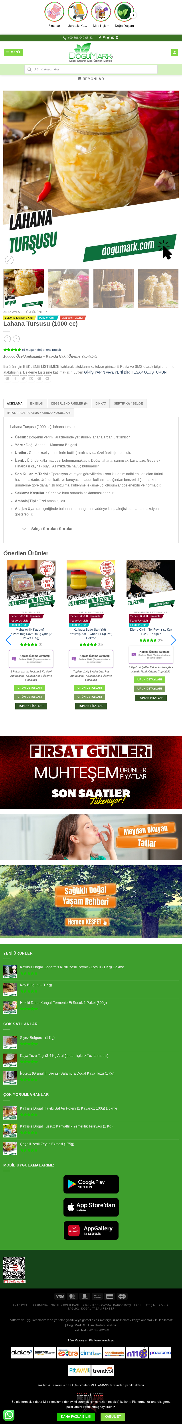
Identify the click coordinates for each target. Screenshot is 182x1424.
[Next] (170, 178)
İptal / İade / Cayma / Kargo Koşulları (111, 1305)
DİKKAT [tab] (100, 403)
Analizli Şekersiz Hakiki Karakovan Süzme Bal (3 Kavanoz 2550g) (151, 629)
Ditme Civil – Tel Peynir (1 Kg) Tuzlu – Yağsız (91, 631)
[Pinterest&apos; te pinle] (39, 378)
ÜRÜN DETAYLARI (30, 697)
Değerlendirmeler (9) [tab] (69, 403)
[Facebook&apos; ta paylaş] (15, 378)
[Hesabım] (174, 52)
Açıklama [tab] (14, 403)
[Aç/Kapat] (24, 529)
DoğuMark (74, 1325)
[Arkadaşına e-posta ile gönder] (31, 378)
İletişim (150, 1305)
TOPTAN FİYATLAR (31, 706)
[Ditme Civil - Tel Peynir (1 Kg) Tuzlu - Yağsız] (91, 584)
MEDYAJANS (100, 1385)
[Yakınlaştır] (9, 260)
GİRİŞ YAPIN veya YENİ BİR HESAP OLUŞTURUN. (126, 372)
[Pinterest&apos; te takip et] (117, 37)
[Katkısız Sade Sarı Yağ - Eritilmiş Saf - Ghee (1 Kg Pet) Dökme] (31, 584)
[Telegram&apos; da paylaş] (47, 378)
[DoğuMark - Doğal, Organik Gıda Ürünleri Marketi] (91, 52)
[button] (9, 640)
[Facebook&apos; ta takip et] (100, 37)
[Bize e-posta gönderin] (112, 37)
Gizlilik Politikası (65, 1305)
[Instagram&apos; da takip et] (104, 37)
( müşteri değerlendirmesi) (41, 349)
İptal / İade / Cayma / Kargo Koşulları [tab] (39, 413)
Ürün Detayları (30, 687)
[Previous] (12, 178)
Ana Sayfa (11, 312)
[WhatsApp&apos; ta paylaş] (7, 378)
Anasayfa (19, 1305)
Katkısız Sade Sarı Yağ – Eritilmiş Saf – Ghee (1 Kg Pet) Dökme (31, 633)
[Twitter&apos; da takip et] (108, 37)
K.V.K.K (163, 1305)
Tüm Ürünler (35, 312)
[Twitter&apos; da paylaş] (23, 378)
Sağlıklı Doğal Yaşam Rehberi (91, 1308)
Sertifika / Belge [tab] (128, 403)
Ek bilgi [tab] (36, 403)
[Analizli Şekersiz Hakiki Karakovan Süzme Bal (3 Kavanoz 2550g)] (151, 584)
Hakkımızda (39, 1305)
